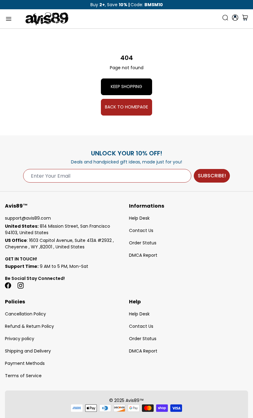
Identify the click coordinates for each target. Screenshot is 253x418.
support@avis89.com (28, 218)
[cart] (245, 19)
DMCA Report (143, 255)
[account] (235, 18)
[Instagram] (20, 285)
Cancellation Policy (25, 314)
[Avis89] (47, 19)
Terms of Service (23, 376)
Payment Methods (25, 363)
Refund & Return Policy (29, 326)
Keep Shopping (126, 86)
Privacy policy (19, 339)
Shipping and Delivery (28, 351)
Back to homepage (126, 107)
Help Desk (139, 218)
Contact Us (141, 230)
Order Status (142, 243)
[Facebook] (8, 285)
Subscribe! (212, 175)
